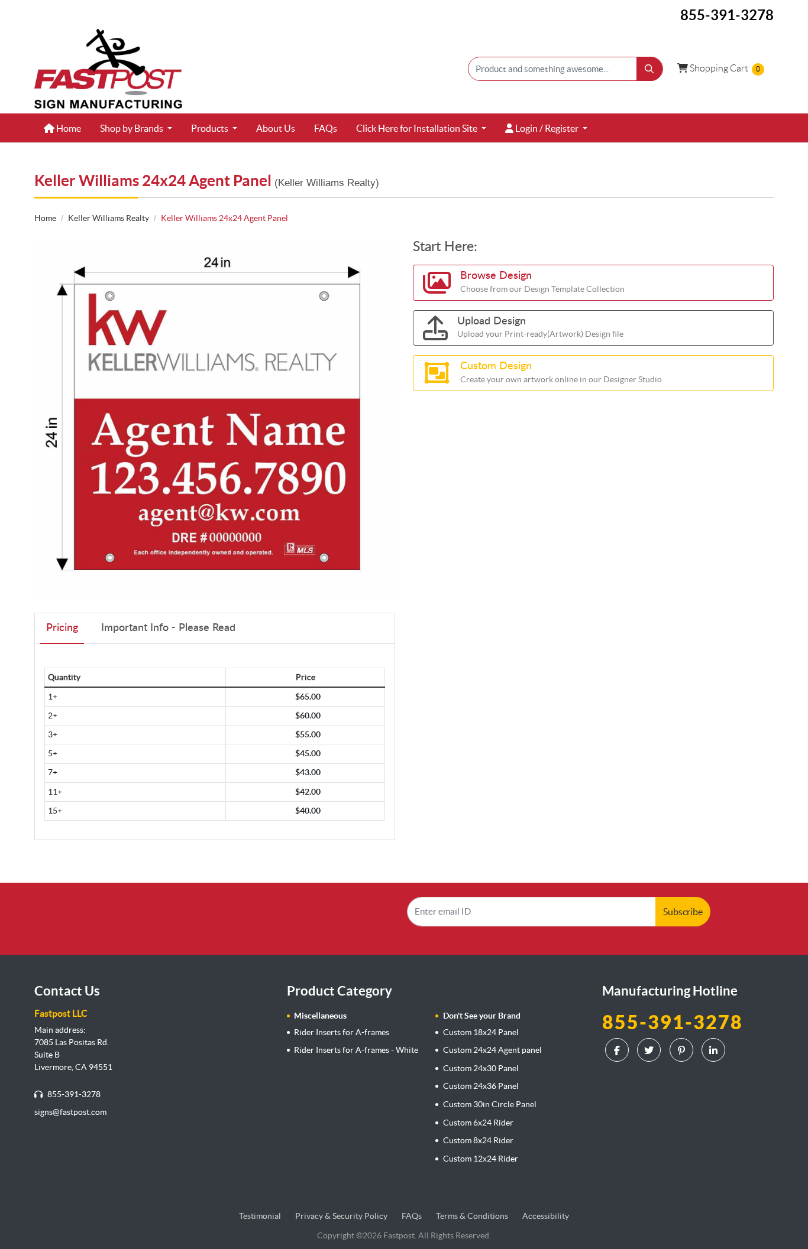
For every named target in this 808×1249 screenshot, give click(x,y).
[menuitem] (62, 128)
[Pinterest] (683, 1049)
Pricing (62, 628)
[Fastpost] (108, 69)
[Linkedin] (715, 1049)
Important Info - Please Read (168, 628)
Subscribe (683, 911)
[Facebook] (618, 1049)
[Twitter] (650, 1049)
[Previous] (46, 419)
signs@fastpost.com (70, 1112)
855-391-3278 (73, 1094)
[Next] (383, 419)
